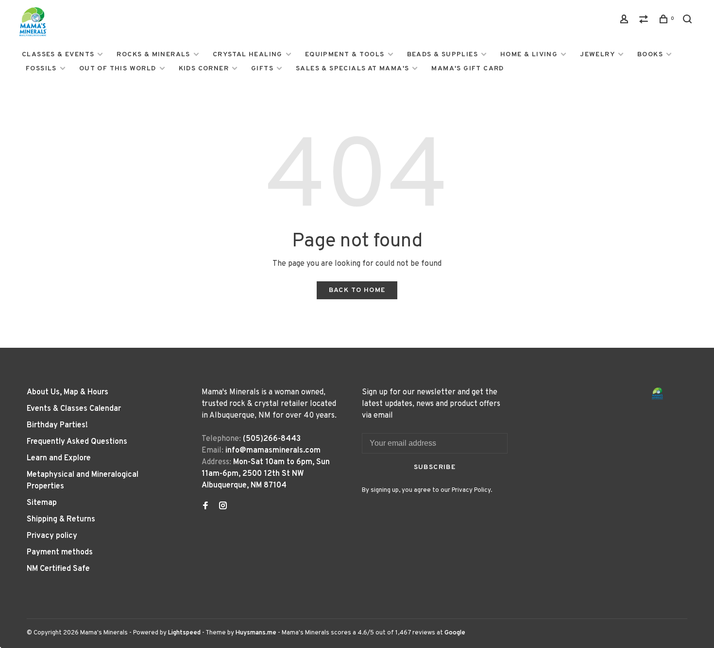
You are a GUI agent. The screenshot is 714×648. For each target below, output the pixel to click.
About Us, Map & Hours (67, 392)
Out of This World (117, 69)
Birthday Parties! (57, 425)
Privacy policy (52, 536)
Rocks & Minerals (153, 54)
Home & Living (529, 54)
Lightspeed (184, 633)
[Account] (625, 21)
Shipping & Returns (61, 519)
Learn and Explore (59, 458)
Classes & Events (58, 54)
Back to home (357, 290)
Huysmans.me (257, 633)
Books (650, 54)
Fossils (41, 69)
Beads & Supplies (442, 54)
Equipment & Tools (345, 54)
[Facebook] (205, 507)
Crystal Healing (248, 54)
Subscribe (435, 467)
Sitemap (42, 503)
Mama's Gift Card (467, 69)
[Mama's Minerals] (657, 394)
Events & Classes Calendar (74, 409)
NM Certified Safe (58, 569)
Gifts (262, 69)
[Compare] (645, 21)
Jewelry (597, 54)
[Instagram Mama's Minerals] (223, 507)
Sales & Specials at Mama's (352, 69)
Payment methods (60, 552)
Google (454, 633)
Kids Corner (204, 69)
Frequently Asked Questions (77, 442)
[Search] (689, 21)
